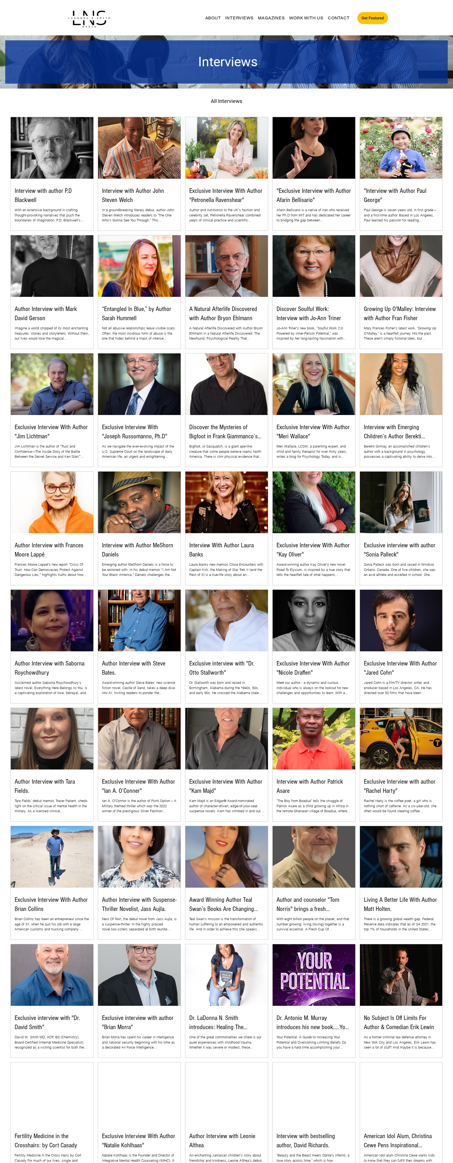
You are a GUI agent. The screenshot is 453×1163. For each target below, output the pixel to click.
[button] (372, 18)
